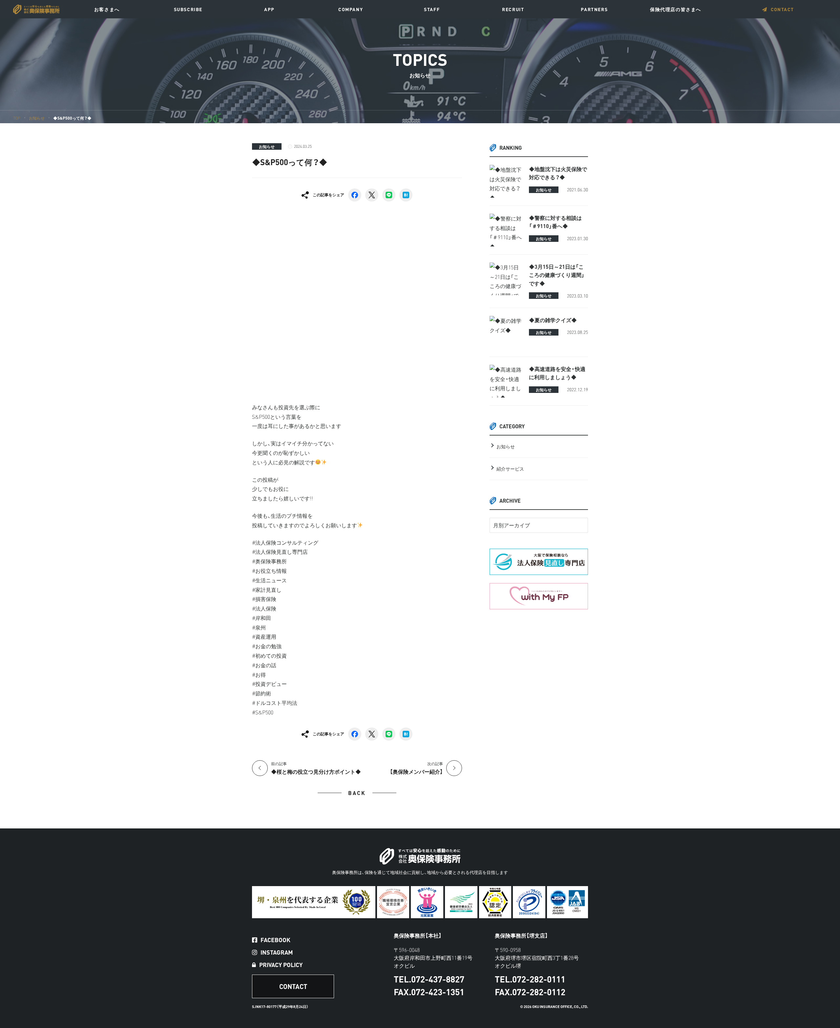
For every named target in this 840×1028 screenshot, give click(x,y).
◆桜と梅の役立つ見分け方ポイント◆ (316, 768)
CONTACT (782, 9)
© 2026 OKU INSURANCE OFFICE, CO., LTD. (554, 1006)
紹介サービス (510, 468)
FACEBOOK (275, 940)
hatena (405, 195)
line (388, 195)
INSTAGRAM (277, 952)
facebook (354, 195)
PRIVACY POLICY (281, 965)
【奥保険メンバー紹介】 (416, 768)
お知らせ (267, 146)
